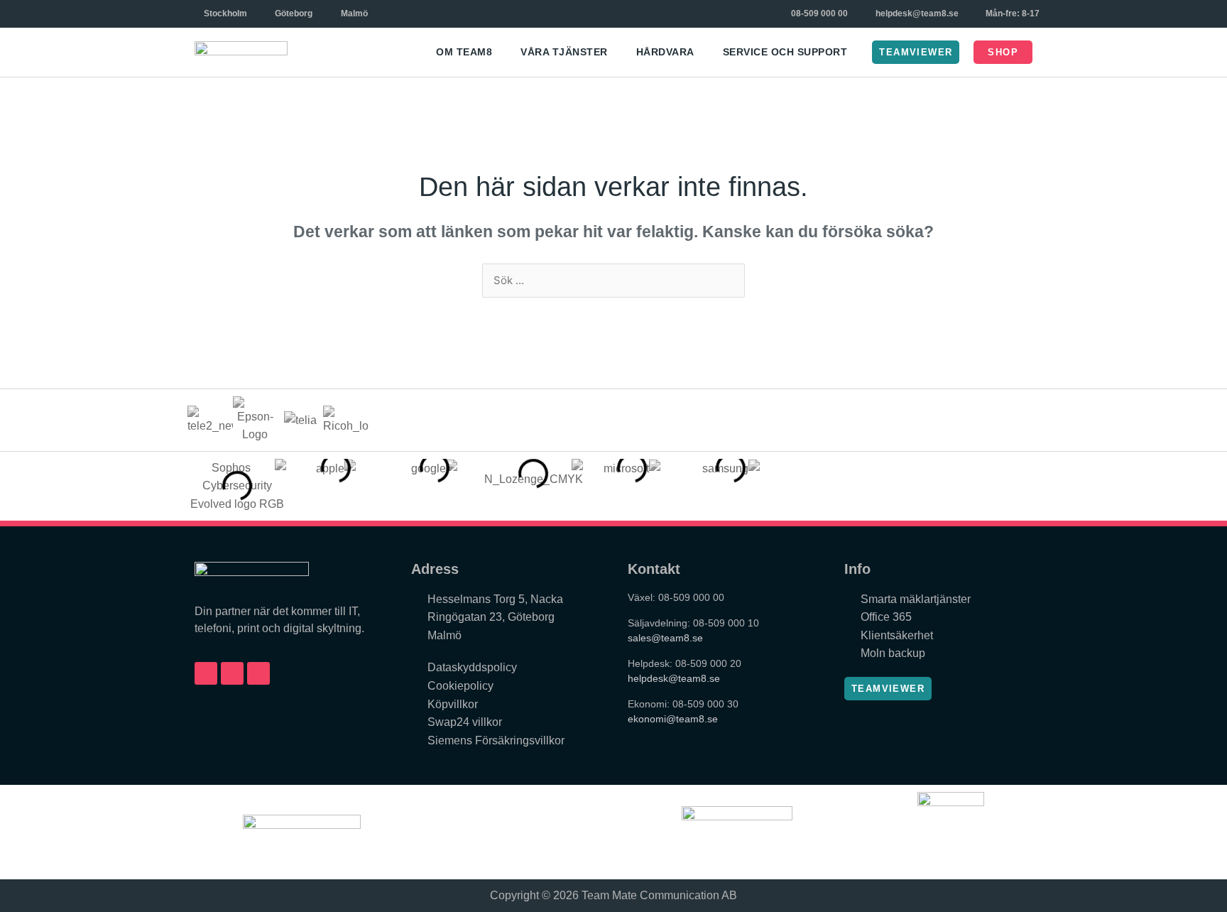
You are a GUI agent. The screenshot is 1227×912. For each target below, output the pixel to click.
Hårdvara (665, 52)
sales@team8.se (665, 638)
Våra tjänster (564, 52)
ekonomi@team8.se (673, 718)
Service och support (785, 52)
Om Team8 (464, 52)
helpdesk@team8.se (674, 678)
